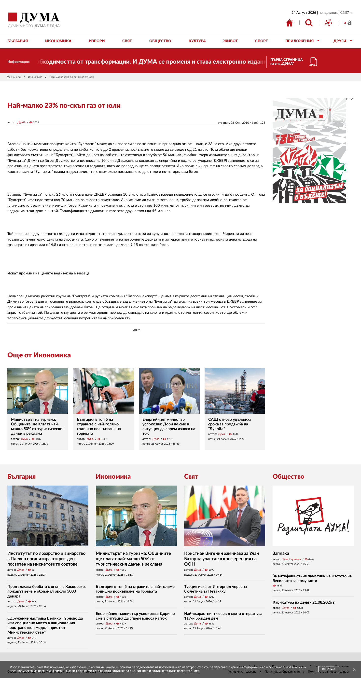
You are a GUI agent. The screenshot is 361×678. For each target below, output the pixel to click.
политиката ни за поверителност (175, 671)
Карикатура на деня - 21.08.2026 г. (304, 602)
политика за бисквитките (129, 671)
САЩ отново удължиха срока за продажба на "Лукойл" (229, 424)
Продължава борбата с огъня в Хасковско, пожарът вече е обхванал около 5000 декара (46, 591)
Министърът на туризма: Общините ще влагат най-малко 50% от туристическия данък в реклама (133, 558)
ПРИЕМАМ (328, 669)
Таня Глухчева (291, 559)
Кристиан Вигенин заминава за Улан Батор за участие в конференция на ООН (221, 558)
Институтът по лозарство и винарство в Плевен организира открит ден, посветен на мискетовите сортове (46, 558)
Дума (21, 122)
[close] (354, 670)
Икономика (35, 77)
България (21, 477)
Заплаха (281, 553)
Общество (288, 477)
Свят (191, 477)
